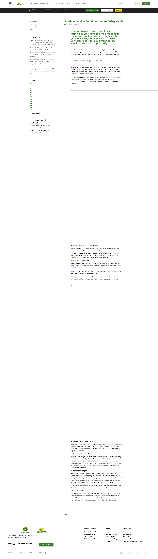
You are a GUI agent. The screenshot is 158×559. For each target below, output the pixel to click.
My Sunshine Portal (92, 10)
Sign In (146, 3)
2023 (31, 90)
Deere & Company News (37, 27)
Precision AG (70, 3)
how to (48, 125)
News (59, 10)
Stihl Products (89, 536)
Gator (42, 125)
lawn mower (36, 130)
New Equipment (34, 3)
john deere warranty (35, 127)
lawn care (42, 127)
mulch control (33, 132)
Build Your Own (107, 10)
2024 (31, 88)
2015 (31, 105)
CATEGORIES (33, 21)
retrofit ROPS (83, 451)
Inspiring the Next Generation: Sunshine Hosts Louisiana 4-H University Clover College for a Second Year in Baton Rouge (42, 42)
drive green (32, 125)
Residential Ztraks (90, 534)
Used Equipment (44, 3)
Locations (52, 10)
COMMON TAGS (35, 114)
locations (46, 130)
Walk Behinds (127, 534)
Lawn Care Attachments (131, 539)
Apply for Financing (34, 10)
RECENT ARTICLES (35, 37)
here (118, 54)
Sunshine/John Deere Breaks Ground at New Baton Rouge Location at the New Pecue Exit (43, 71)
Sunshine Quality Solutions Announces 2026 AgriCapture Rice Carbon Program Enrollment (43, 54)
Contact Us (84, 3)
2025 (31, 86)
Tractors (108, 532)
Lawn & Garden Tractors (92, 532)
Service (61, 3)
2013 (31, 110)
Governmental (72, 10)
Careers (118, 10)
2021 (31, 95)
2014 (31, 108)
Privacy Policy (42, 553)
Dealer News (33, 24)
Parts (54, 3)
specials (39, 132)
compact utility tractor (39, 121)
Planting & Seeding (112, 534)
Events (64, 10)
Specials (77, 3)
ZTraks (125, 532)
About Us (44, 10)
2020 (31, 97)
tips (95, 498)
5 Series (108, 541)
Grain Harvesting (111, 539)
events (37, 125)
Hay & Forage (110, 536)
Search (137, 3)
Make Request (46, 545)
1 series (31, 118)
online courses (90, 271)
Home (26, 3)
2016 (31, 103)
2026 (31, 84)
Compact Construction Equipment (134, 541)
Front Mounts (127, 536)
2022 (31, 92)
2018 (31, 101)
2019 (31, 99)
